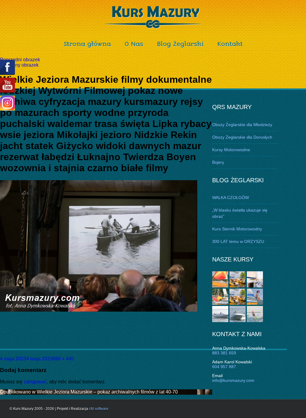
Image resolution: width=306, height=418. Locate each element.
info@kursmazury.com (233, 380)
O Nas (134, 44)
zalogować (35, 381)
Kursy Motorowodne (231, 149)
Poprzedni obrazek (20, 59)
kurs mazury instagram (7, 103)
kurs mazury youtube (7, 85)
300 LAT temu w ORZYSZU (238, 241)
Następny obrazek (19, 65)
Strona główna (87, 44)
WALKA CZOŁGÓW (230, 197)
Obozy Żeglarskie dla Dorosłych (242, 137)
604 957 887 (224, 366)
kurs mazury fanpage (7, 67)
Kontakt (230, 44)
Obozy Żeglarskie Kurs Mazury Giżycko (153, 17)
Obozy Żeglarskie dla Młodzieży (242, 124)
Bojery (218, 162)
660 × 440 (63, 358)
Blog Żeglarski (180, 44)
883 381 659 (224, 352)
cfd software (98, 409)
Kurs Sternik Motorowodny (237, 228)
